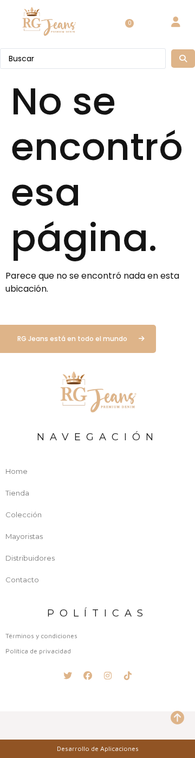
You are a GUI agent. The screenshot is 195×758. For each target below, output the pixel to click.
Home (16, 471)
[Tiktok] (127, 675)
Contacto (22, 579)
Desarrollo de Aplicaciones (98, 748)
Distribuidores (30, 558)
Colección (23, 514)
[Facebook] (87, 675)
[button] (100, 21)
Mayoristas (24, 536)
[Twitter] (67, 675)
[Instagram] (107, 675)
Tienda (17, 493)
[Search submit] (183, 58)
